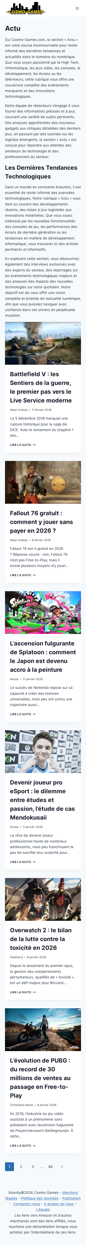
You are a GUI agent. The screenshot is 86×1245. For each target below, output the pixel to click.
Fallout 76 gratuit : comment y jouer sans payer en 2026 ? (41, 522)
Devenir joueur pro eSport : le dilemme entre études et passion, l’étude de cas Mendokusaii (42, 800)
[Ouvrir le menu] (77, 8)
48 (50, 1167)
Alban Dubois (19, 409)
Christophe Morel (21, 1105)
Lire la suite (22, 445)
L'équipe (43, 1209)
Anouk (14, 679)
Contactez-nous (26, 1204)
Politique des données (39, 1198)
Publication (71, 1198)
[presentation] (43, 343)
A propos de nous (59, 1204)
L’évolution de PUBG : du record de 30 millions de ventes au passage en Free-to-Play (40, 1078)
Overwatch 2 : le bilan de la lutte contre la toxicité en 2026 (41, 939)
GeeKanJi (16, 957)
